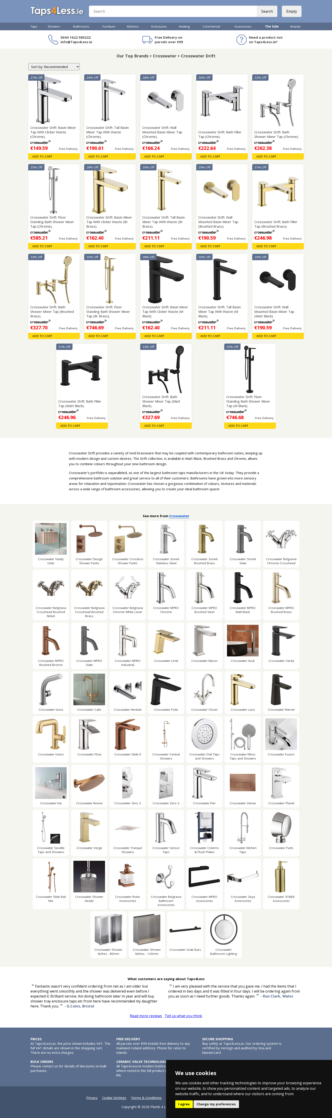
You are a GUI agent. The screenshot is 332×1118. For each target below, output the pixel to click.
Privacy (92, 1097)
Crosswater (179, 516)
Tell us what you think (183, 1015)
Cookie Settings (114, 1097)
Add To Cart (42, 156)
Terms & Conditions (146, 1097)
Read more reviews (146, 1015)
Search (267, 11)
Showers (54, 26)
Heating (184, 26)
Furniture (109, 26)
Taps (33, 26)
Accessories (242, 26)
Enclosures (159, 26)
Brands (295, 26)
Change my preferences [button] (216, 1104)
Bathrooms (81, 26)
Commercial (211, 26)
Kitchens (133, 26)
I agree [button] (184, 1104)
